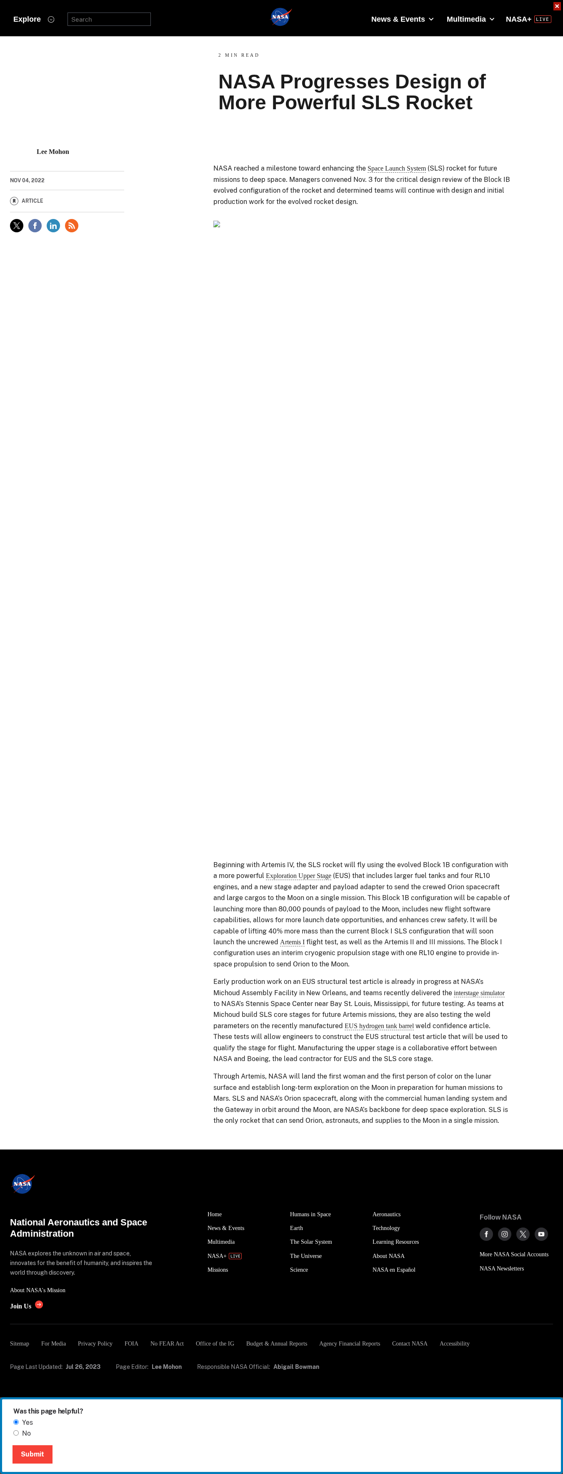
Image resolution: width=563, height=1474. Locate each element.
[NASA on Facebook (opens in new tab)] (486, 1234)
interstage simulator (479, 992)
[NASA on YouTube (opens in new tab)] (541, 1234)
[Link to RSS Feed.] (71, 225)
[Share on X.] (16, 225)
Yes (27, 1422)
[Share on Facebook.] (35, 225)
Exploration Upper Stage (298, 875)
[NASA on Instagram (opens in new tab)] (504, 1234)
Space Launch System (397, 168)
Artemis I (292, 942)
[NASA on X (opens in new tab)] (523, 1234)
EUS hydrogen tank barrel (379, 1025)
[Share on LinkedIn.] (53, 225)
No (26, 1433)
